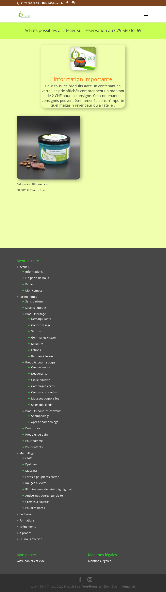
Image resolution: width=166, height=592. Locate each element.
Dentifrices (32, 428)
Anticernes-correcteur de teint (45, 495)
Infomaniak (127, 586)
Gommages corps (43, 386)
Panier (29, 284)
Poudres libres (35, 508)
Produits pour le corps (40, 362)
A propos (25, 533)
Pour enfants (34, 447)
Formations (27, 520)
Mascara (31, 470)
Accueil (24, 267)
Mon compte (33, 290)
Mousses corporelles (45, 398)
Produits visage (35, 314)
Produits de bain (36, 434)
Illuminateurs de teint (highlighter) (48, 489)
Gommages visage (43, 337)
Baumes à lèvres (42, 356)
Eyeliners (31, 464)
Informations (34, 272)
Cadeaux (25, 514)
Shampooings (40, 416)
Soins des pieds (41, 405)
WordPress (90, 586)
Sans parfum (34, 301)
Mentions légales (99, 561)
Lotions (36, 350)
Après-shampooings (44, 422)
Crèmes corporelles (44, 392)
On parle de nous (37, 278)
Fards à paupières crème (42, 477)
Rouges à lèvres (36, 483)
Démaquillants (41, 319)
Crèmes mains (41, 367)
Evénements (27, 527)
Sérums (36, 331)
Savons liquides (36, 308)
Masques (37, 344)
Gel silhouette (40, 380)
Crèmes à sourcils (37, 502)
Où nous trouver (30, 539)
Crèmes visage (41, 325)
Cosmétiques (28, 297)
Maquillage (27, 453)
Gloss (29, 458)
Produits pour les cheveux (43, 411)
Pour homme (34, 441)
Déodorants (39, 373)
